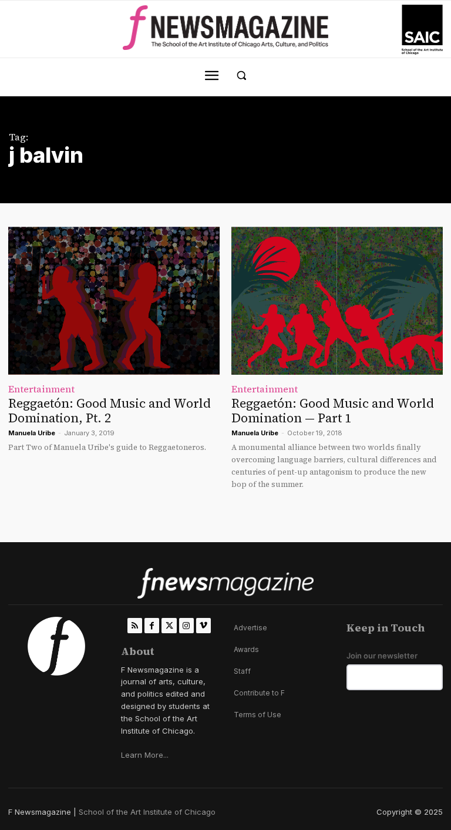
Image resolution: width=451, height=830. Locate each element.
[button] (241, 75)
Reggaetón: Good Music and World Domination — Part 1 (332, 410)
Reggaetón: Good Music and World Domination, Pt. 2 (109, 410)
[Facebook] (151, 625)
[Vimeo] (203, 625)
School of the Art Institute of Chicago (147, 811)
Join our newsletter (382, 656)
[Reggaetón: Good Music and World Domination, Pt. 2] (114, 301)
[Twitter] (168, 625)
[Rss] (134, 625)
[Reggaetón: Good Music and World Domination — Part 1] (337, 301)
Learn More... (145, 755)
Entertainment (41, 388)
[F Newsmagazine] (422, 30)
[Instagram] (186, 625)
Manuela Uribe (31, 433)
